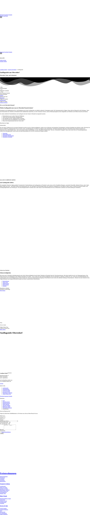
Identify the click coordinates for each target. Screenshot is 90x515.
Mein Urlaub (3, 496)
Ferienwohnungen (8, 473)
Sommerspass (3, 100)
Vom (1, 422)
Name (1, 415)
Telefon (1, 417)
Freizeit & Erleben (5, 484)
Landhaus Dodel (3, 69)
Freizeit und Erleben (12, 69)
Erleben (1, 95)
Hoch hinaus (2, 290)
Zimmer (1, 419)
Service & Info (4, 506)
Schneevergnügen (3, 102)
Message (2, 429)
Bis (1, 423)
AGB (28, 435)
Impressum (18, 435)
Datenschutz (2, 430)
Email (1, 418)
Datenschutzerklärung (6, 432)
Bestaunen (2, 97)
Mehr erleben (3, 329)
